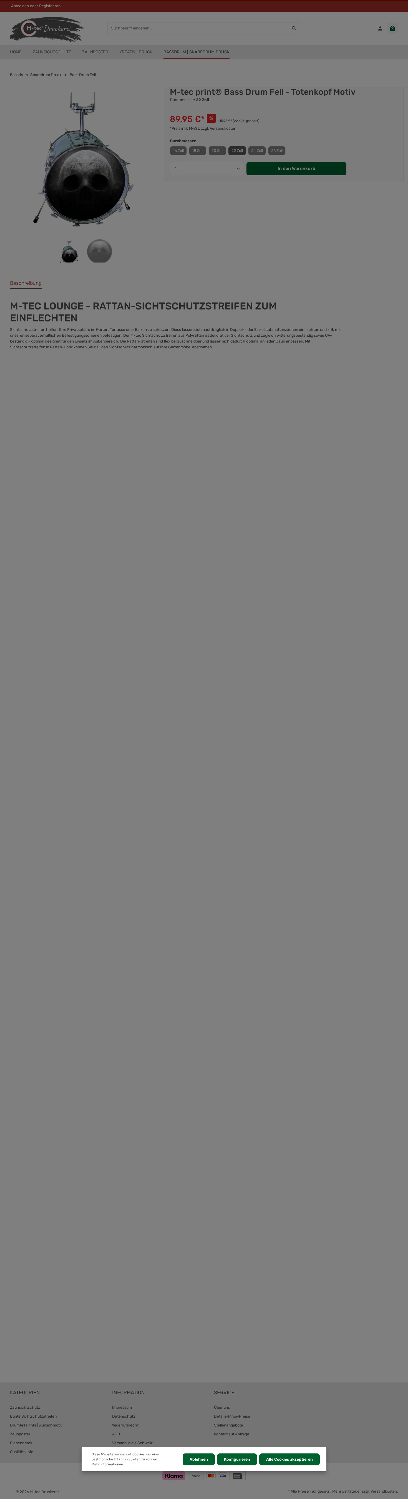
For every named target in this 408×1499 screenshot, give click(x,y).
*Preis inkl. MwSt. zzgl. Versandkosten (203, 128)
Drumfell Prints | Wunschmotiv (36, 1425)
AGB (116, 1434)
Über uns (222, 1407)
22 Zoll (237, 150)
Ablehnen (199, 1459)
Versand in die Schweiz (132, 1443)
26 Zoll (277, 150)
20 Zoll (217, 150)
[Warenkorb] (392, 28)
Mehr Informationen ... (109, 1464)
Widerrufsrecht (125, 1425)
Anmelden (20, 6)
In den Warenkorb (296, 168)
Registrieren (50, 6)
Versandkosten (384, 1491)
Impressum (122, 1407)
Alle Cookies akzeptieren (289, 1459)
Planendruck (21, 1443)
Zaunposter (20, 1434)
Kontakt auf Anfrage (231, 1434)
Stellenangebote (228, 1425)
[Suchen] (294, 28)
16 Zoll (178, 150)
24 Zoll (257, 150)
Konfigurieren (237, 1459)
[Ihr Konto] (380, 28)
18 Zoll (197, 150)
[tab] (26, 283)
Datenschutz (123, 1416)
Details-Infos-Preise (232, 1416)
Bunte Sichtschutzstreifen (33, 1416)
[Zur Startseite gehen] (47, 28)
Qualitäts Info (21, 1452)
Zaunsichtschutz (25, 1407)
